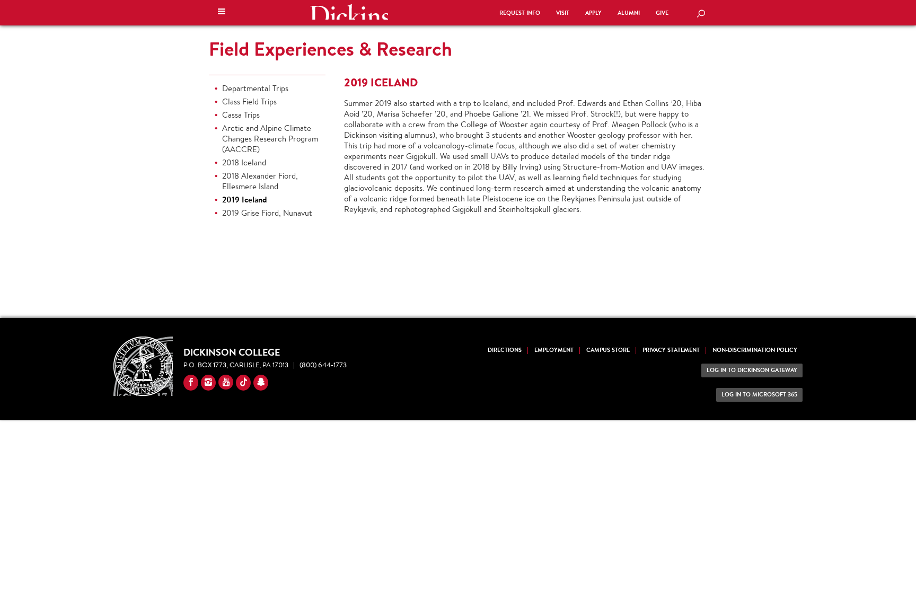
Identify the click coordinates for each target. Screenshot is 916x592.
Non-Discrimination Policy (754, 350)
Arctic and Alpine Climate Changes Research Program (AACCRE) (270, 138)
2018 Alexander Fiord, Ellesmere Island (260, 181)
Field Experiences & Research (330, 48)
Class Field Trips (249, 101)
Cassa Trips (241, 115)
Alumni (629, 13)
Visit (562, 13)
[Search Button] (700, 14)
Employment (554, 350)
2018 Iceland (244, 162)
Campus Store (608, 350)
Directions (505, 350)
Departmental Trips (255, 88)
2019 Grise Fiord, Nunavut (267, 213)
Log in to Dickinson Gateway (752, 370)
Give (662, 13)
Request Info (519, 13)
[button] (221, 12)
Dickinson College (349, 12)
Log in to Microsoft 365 (759, 395)
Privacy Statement (671, 350)
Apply (593, 13)
